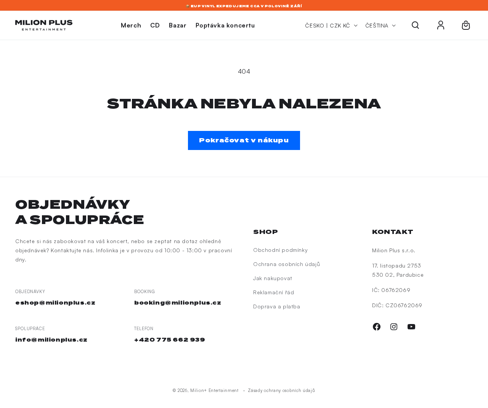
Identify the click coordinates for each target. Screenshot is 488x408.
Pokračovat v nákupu (244, 140)
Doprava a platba (276, 306)
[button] (415, 25)
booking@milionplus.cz (178, 303)
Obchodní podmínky (280, 250)
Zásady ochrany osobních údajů (281, 390)
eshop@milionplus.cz (55, 303)
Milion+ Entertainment (214, 390)
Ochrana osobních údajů (286, 264)
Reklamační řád (273, 292)
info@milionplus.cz (51, 340)
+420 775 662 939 (169, 340)
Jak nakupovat (272, 278)
